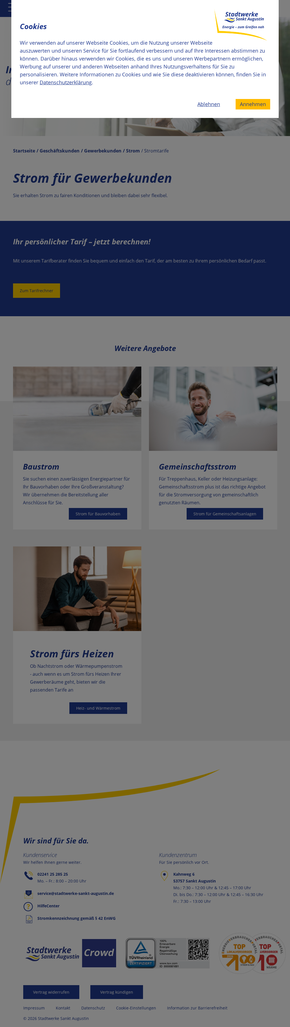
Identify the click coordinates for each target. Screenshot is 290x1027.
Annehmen (253, 104)
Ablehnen (208, 104)
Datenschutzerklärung (66, 82)
